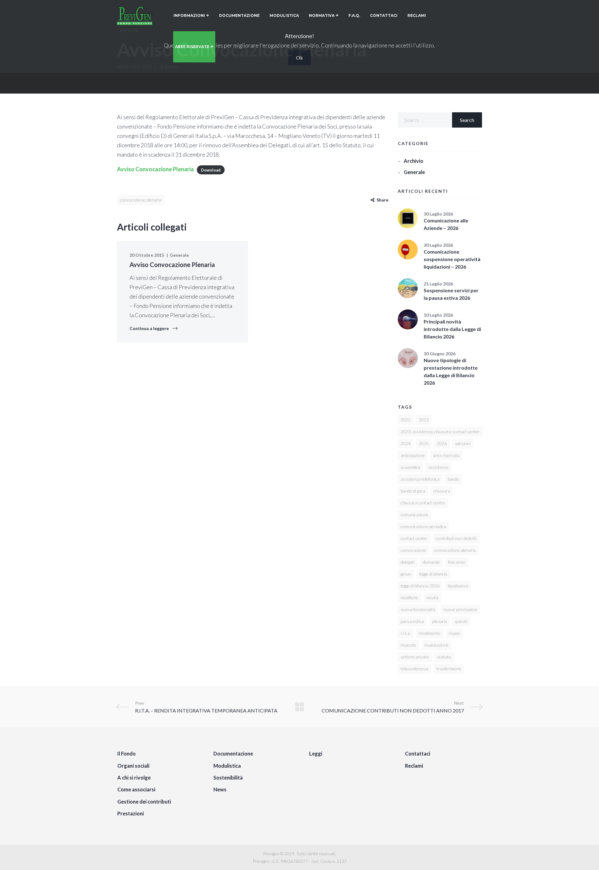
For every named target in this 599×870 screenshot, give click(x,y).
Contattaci (417, 753)
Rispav (454, 633)
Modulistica (227, 766)
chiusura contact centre (423, 502)
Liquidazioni (458, 585)
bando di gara (413, 490)
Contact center (414, 538)
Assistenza (438, 467)
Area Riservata (446, 455)
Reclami (414, 766)
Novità (432, 597)
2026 (442, 443)
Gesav (406, 573)
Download (211, 169)
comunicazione (414, 514)
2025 (424, 443)
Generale (179, 255)
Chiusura (441, 490)
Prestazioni (130, 813)
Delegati (408, 562)
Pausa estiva (412, 621)
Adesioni (462, 443)
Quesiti (461, 621)
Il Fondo (126, 753)
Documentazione (233, 753)
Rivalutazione (436, 645)
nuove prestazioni (460, 609)
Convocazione (413, 550)
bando (453, 479)
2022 (406, 419)
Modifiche (409, 597)
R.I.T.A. (406, 633)
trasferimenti (448, 668)
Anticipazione (413, 455)
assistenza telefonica (420, 479)
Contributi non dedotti (456, 538)
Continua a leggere (149, 328)
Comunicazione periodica (423, 526)
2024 (406, 443)
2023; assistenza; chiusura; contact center (440, 431)
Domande (431, 562)
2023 (424, 419)
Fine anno (456, 562)
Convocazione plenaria (140, 199)
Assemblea (410, 467)
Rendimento (430, 633)
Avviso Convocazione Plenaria (155, 169)
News (219, 789)
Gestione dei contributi (144, 801)
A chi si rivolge (134, 777)
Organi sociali (133, 766)
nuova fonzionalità (418, 609)
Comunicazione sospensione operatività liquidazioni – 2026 (452, 259)
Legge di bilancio (433, 573)
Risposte (408, 645)
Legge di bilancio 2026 (420, 585)
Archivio (413, 161)
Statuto (444, 656)
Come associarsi (136, 789)
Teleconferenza (414, 668)
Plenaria (439, 621)
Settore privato (415, 656)
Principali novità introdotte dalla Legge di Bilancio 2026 (452, 328)
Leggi (315, 753)
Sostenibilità (228, 777)
